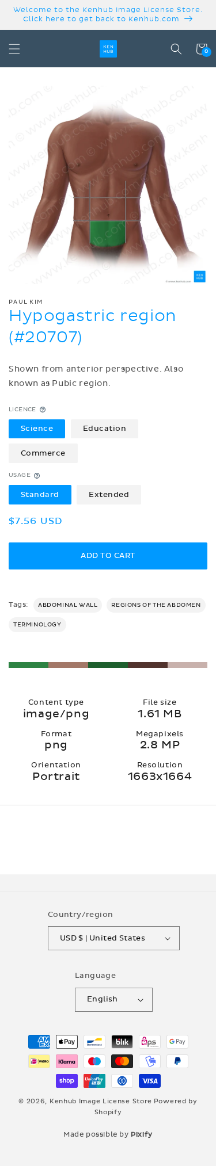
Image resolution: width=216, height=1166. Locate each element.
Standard (40, 494)
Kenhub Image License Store (101, 1101)
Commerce (43, 453)
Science (37, 428)
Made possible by (108, 1134)
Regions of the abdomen (155, 605)
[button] (14, 49)
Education (105, 428)
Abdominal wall (67, 605)
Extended (109, 494)
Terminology (37, 624)
